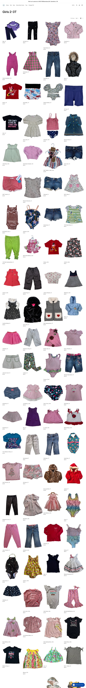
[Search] (76, 5)
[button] (77, 18)
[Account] (79, 5)
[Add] (20, 38)
